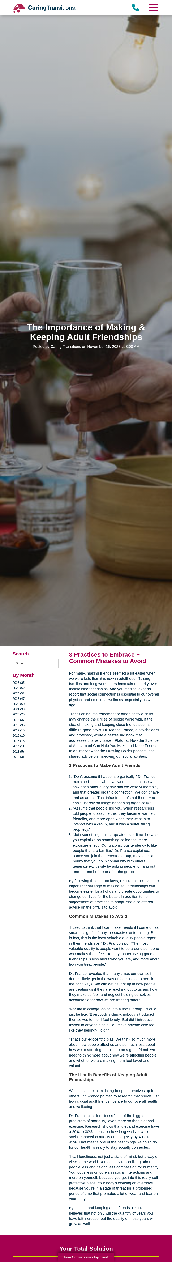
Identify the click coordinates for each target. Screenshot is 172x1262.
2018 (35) (19, 725)
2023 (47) (19, 698)
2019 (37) (19, 720)
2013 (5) (18, 751)
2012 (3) (18, 757)
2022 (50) (19, 704)
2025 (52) (19, 688)
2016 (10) (19, 735)
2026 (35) (19, 682)
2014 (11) (19, 746)
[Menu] (153, 7)
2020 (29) (19, 714)
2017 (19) (19, 730)
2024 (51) (19, 693)
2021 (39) (19, 709)
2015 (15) (19, 741)
